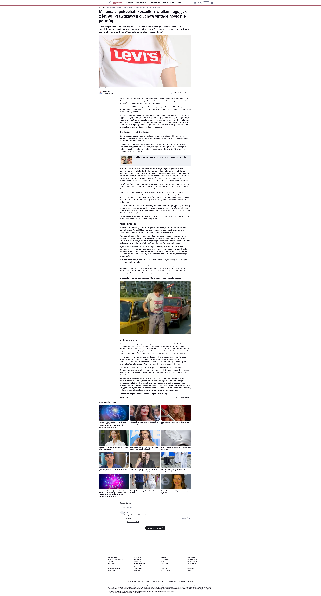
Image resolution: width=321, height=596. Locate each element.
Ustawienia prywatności (185, 581)
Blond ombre (110, 561)
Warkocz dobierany (191, 563)
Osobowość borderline (192, 561)
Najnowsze (129, 2)
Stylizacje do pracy (138, 566)
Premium (165, 2)
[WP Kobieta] (119, 2)
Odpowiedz (128, 518)
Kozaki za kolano (138, 557)
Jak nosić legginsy (138, 565)
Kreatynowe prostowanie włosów (115, 559)
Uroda (180, 2)
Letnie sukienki (137, 561)
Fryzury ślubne (137, 559)
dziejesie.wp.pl (163, 394)
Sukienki (189, 570)
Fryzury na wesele (191, 557)
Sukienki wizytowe (138, 568)
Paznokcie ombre (112, 566)
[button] (200, 3)
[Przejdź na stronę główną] (109, 4)
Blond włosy (110, 565)
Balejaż (162, 561)
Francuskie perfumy (112, 557)
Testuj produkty (141, 2)
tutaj (139, 592)
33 (185, 518)
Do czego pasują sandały (140, 563)
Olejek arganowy (111, 563)
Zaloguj (206, 2)
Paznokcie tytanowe (192, 559)
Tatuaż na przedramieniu (166, 570)
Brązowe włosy (164, 565)
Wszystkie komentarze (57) (154, 528)
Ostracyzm (189, 566)
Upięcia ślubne (190, 565)
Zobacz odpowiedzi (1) (133, 521)
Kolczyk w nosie (164, 568)
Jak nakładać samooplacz (114, 568)
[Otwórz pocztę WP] (195, 2)
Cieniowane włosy (165, 559)
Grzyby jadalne (190, 568)
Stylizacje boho (137, 570)
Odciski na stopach (112, 570)
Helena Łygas (107, 91)
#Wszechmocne (155, 2)
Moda (172, 2)
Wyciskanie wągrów (165, 566)
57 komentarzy (178, 92)
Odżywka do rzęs (164, 557)
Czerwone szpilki (164, 563)
